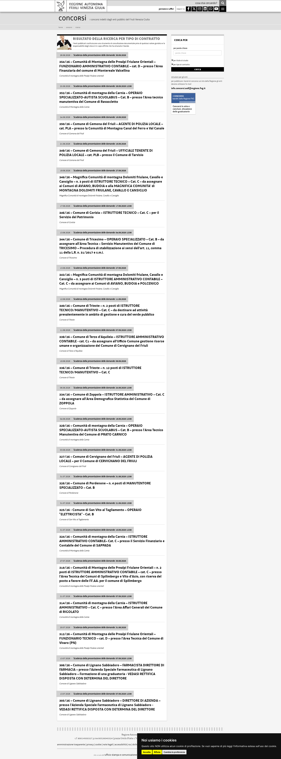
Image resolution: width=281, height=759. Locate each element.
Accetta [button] (147, 752)
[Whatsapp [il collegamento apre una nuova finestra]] (210, 8)
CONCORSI (69, 27)
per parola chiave (180, 48)
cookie (98, 744)
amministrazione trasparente (71, 744)
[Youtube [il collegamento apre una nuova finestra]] (216, 8)
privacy (90, 744)
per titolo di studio (180, 60)
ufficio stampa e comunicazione (121, 754)
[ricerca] (222, 3)
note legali (108, 744)
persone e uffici (166, 8)
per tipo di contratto (181, 64)
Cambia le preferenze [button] (174, 752)
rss (129, 744)
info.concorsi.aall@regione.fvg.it (188, 88)
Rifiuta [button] (157, 752)
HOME (61, 27)
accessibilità (121, 744)
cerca (197, 69)
